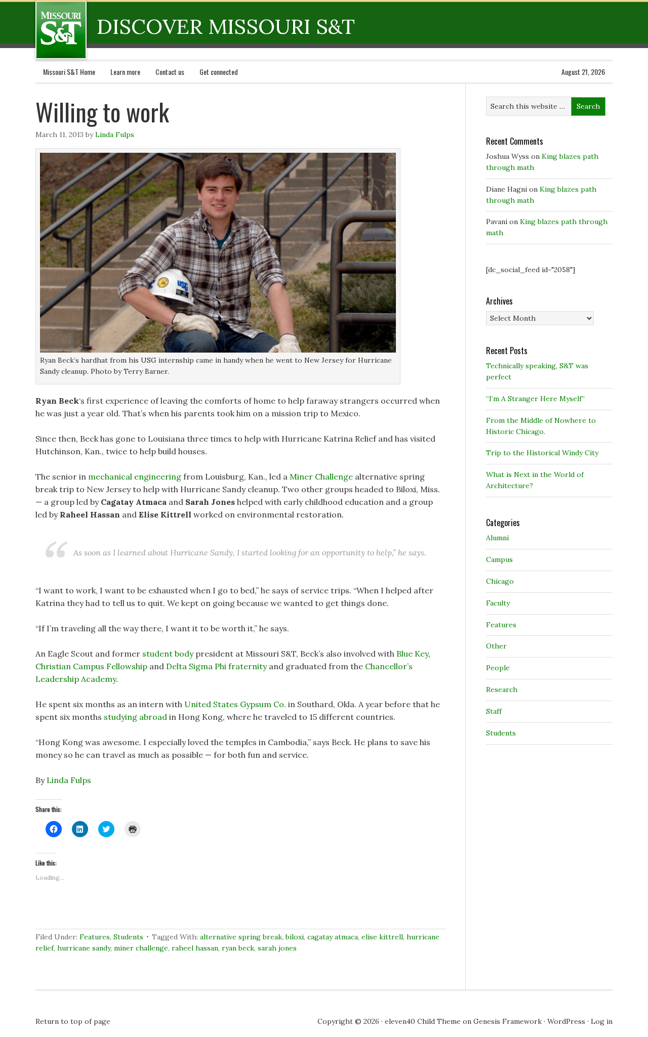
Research (501, 689)
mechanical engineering (134, 476)
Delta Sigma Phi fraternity (216, 666)
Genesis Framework (507, 1021)
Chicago (500, 581)
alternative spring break (241, 936)
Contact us (169, 71)
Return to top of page (72, 1021)
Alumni (497, 537)
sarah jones (277, 948)
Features (94, 936)
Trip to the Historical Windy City (542, 452)
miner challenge (141, 948)
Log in (602, 1021)
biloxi (295, 936)
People (498, 667)
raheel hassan (195, 948)
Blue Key (412, 654)
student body (167, 654)
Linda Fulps (114, 134)
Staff (494, 711)
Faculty (498, 603)
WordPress (566, 1021)
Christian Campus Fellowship (91, 666)
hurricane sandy (83, 948)
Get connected (218, 71)
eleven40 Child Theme (423, 1021)
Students (128, 936)
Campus (499, 559)
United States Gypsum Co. (235, 704)
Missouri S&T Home (69, 71)
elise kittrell (382, 936)
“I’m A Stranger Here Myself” (535, 398)
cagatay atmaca (332, 936)
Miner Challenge (321, 476)
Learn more (125, 71)
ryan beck (238, 948)
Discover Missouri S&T (102, 30)
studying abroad (135, 717)
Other (496, 646)
